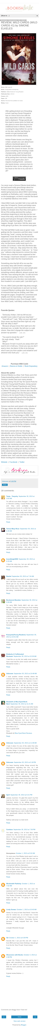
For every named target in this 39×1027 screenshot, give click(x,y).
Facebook (13, 462)
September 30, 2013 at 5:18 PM (25, 762)
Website (4, 462)
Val (7, 938)
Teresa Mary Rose (12, 529)
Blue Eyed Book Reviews (23, 733)
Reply (8, 522)
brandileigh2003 (12, 559)
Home (19, 1017)
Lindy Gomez (11, 909)
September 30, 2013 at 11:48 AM (25, 743)
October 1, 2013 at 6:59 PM (18, 938)
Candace (9, 829)
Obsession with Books (14, 955)
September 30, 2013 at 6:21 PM (21, 795)
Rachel (8, 576)
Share (5, 485)
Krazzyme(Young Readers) (16, 635)
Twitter (21, 462)
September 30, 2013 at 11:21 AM (21, 704)
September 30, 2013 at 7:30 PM (24, 829)
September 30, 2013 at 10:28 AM (25, 656)
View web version (19, 1021)
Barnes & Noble (16, 366)
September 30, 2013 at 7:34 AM (23, 576)
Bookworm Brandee (13, 600)
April (8, 795)
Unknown (9, 673)
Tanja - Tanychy (12, 496)
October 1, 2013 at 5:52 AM (25, 853)
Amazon (5, 366)
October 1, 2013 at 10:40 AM (27, 909)
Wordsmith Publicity (13, 883)
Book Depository (31, 366)
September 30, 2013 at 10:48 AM (25, 673)
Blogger (23, 1025)
